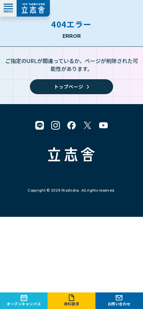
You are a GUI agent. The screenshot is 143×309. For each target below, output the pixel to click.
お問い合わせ (119, 303)
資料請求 (71, 303)
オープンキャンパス (24, 303)
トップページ (68, 86)
